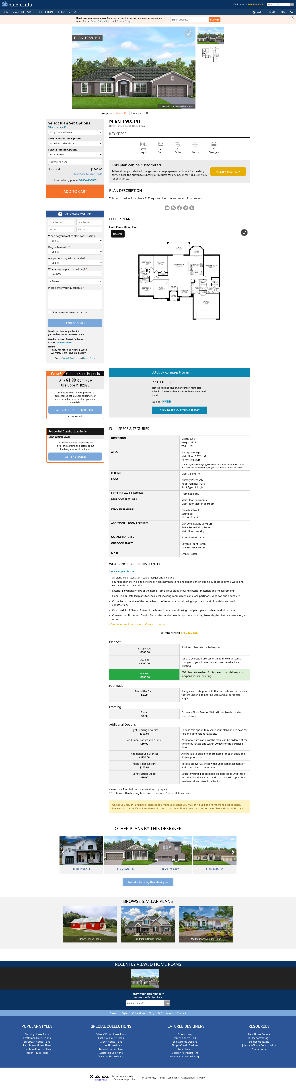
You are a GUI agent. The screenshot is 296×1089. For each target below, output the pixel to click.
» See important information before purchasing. (137, 624)
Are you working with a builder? (66, 258)
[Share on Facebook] (179, 207)
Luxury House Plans (111, 1045)
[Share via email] (167, 207)
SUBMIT (214, 19)
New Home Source (259, 1034)
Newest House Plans (111, 1049)
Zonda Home (259, 1049)
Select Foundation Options (64, 138)
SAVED (259, 12)
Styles (125, 1013)
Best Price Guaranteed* (87, 174)
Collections (138, 1013)
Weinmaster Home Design (185, 1056)
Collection (45, 12)
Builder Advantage (259, 1038)
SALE (76, 12)
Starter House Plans (111, 1052)
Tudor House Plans (37, 1052)
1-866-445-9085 (88, 180)
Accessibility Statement (193, 1077)
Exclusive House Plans (111, 1038)
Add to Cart (75, 191)
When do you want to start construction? (72, 236)
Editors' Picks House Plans (111, 1034)
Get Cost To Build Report (75, 410)
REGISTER (271, 12)
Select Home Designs (185, 1041)
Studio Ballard (185, 1049)
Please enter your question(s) (66, 287)
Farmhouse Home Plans (37, 1045)
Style (31, 12)
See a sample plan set (122, 571)
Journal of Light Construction (259, 1045)
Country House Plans (37, 1034)
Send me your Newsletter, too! (70, 312)
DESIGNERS (63, 12)
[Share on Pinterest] (192, 207)
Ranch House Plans (135, 125)
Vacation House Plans (111, 1056)
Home (112, 125)
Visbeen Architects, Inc (185, 1052)
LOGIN (283, 12)
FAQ (160, 1013)
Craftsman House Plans (37, 1038)
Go (292, 4)
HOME (6, 12)
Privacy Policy (123, 21)
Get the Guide (75, 456)
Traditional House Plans (37, 1049)
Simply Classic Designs (185, 1045)
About (169, 1013)
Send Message (75, 323)
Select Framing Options (62, 149)
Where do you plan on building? (67, 269)
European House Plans (37, 1041)
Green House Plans (111, 1041)
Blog (151, 1013)
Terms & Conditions (101, 21)
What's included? (57, 127)
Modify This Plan (228, 171)
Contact (181, 1013)
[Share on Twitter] (186, 207)
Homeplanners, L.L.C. (185, 1038)
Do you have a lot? (59, 247)
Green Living (185, 1034)
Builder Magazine (259, 1041)
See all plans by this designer (148, 882)
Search (114, 1013)
